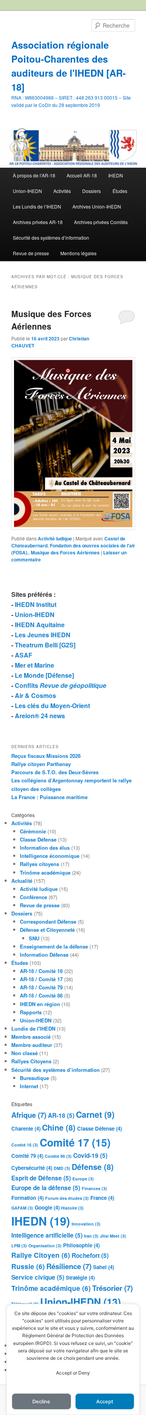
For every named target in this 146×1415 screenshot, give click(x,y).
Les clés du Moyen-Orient (52, 705)
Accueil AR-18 (82, 175)
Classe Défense (38, 839)
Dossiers (91, 191)
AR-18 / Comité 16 (41, 971)
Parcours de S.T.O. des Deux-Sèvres (55, 772)
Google (47, 1207)
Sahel (103, 1267)
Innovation (86, 1224)
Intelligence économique (49, 855)
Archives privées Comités (101, 222)
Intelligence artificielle (47, 1235)
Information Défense (44, 954)
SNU (34, 938)
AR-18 (61, 1115)
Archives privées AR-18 (38, 222)
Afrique (28, 1115)
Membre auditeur (31, 1045)
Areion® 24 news (40, 715)
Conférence (33, 897)
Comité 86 (58, 1156)
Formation (27, 1197)
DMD (62, 1168)
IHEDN (115, 175)
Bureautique (34, 1078)
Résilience (68, 1266)
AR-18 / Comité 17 (41, 979)
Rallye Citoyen (40, 1255)
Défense (93, 1166)
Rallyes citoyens (39, 864)
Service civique (37, 1277)
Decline (41, 1401)
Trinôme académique (45, 872)
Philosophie (81, 1245)
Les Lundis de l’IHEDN (37, 206)
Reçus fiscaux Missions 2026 (46, 755)
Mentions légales (78, 253)
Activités (62, 191)
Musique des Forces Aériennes (65, 552)
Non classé (24, 1053)
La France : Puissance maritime (49, 797)
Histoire (72, 1208)
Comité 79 (27, 1155)
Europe (83, 1179)
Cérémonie (33, 831)
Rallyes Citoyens (31, 1061)
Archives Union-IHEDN (96, 206)
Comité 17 (75, 1142)
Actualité (21, 880)
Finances (94, 1188)
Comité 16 (24, 1145)
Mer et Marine (34, 665)
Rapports (31, 1012)
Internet (29, 1086)
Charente (25, 1128)
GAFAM (22, 1208)
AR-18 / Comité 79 (41, 987)
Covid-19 (90, 1155)
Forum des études (67, 1198)
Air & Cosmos (35, 695)
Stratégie (80, 1277)
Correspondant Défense (48, 921)
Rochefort (90, 1255)
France (102, 1197)
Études (120, 191)
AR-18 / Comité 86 (41, 995)
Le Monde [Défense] (44, 675)
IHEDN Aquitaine (40, 624)
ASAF (23, 655)
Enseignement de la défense (54, 946)
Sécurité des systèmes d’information (51, 237)
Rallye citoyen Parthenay (41, 764)
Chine (59, 1127)
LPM (19, 1245)
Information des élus (45, 847)
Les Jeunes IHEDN (42, 634)
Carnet (95, 1114)
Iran (91, 1236)
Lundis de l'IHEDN (33, 1028)
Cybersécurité (31, 1167)
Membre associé (31, 1036)
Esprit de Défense (41, 1178)
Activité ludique (55, 538)
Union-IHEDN (27, 191)
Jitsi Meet (113, 1236)
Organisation (45, 1245)
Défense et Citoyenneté (47, 929)
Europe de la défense (45, 1188)
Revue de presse (31, 253)
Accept (104, 1401)
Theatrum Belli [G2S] (45, 644)
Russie (28, 1266)
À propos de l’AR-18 (34, 175)
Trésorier (112, 1288)
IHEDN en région (40, 1004)
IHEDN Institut (35, 604)
